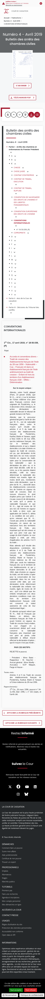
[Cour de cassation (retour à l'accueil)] (23, 11)
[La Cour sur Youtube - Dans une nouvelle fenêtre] (27, 787)
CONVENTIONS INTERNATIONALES (22, 221)
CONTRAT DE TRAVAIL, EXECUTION (23, 180)
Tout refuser (31, 990)
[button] (11, 152)
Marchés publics (8, 881)
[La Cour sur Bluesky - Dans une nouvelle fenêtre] (26, 794)
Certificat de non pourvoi (11, 858)
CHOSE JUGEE (19, 171)
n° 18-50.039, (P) (23, 229)
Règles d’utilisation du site (12, 924)
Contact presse (10, 915)
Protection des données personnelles (17, 928)
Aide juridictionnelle (9, 855)
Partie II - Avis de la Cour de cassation (20, 299)
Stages (4, 878)
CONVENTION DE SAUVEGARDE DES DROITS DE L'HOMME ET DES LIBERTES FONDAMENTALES (27, 201)
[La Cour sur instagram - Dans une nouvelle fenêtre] (18, 794)
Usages (6, 920)
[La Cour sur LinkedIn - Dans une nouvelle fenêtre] (35, 787)
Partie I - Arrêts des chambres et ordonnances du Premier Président (24, 148)
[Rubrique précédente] (14, 114)
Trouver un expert (9, 862)
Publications (16, 18)
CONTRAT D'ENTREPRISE (24, 175)
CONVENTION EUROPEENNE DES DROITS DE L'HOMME (25, 212)
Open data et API (8, 935)
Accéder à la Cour (11, 909)
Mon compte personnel (11, 901)
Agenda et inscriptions (10, 897)
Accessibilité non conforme (12, 931)
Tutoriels (7, 886)
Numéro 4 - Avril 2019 (12, 21)
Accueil (6, 18)
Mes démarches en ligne (11, 904)
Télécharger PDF (22, 97)
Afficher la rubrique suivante (21, 723)
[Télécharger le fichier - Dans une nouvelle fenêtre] (31, 114)
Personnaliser (11, 995)
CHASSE (17, 167)
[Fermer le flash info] (41, 3)
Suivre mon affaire (9, 851)
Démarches (8, 844)
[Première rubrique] (8, 114)
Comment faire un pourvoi (12, 848)
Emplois (5, 871)
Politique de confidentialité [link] (32, 995)
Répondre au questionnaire (14, 5)
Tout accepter (16, 990)
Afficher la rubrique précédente (24, 713)
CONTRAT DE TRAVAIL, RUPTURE (23, 189)
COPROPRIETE (19, 233)
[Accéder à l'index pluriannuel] (37, 114)
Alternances (6, 874)
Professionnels (10, 867)
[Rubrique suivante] (19, 114)
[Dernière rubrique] (25, 114)
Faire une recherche (10, 894)
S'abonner (21, 85)
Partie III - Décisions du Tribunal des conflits (24, 308)
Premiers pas (7, 890)
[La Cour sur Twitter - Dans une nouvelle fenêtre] (10, 787)
